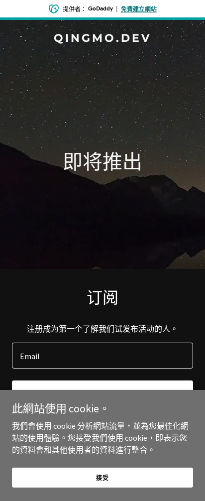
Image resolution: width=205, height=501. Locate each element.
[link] (102, 39)
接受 (102, 478)
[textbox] (102, 356)
